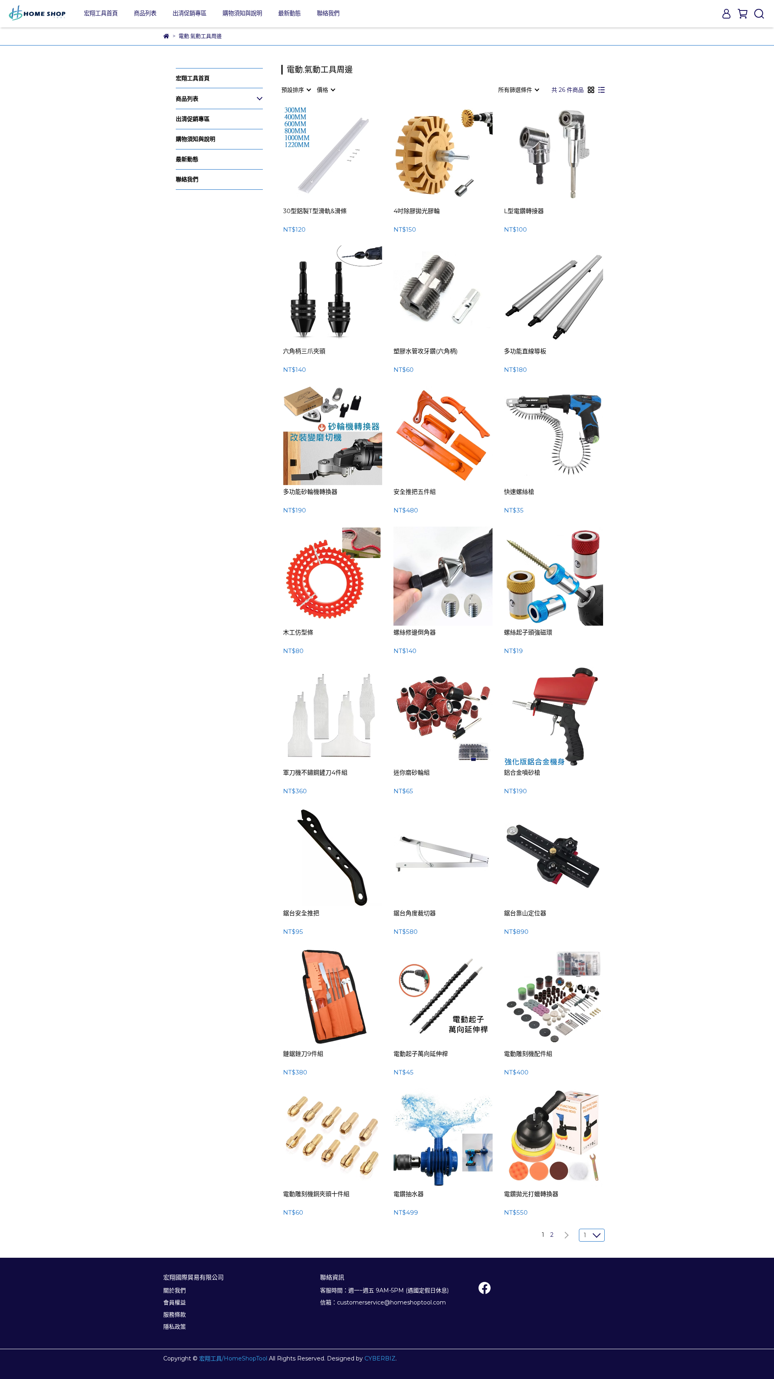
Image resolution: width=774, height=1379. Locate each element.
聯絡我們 (328, 13)
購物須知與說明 (242, 13)
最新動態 (289, 13)
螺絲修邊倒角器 (414, 632)
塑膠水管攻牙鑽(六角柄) (425, 351)
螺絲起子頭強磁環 (528, 632)
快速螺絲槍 (519, 492)
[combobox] (295, 90)
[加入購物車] (344, 154)
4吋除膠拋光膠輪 (416, 211)
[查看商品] (321, 154)
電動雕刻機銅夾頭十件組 (316, 1194)
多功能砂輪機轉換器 (310, 492)
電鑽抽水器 (408, 1194)
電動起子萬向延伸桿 (420, 1054)
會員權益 (174, 1302)
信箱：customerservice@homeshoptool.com (383, 1302)
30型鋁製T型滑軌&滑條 (315, 211)
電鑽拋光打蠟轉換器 (531, 1194)
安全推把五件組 (414, 492)
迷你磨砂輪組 (411, 772)
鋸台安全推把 (301, 913)
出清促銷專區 (189, 13)
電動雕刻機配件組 (528, 1054)
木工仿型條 (298, 632)
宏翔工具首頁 (101, 13)
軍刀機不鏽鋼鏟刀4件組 (315, 772)
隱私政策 (174, 1326)
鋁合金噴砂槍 (522, 772)
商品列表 (145, 13)
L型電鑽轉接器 (524, 211)
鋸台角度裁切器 (414, 913)
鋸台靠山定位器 (525, 913)
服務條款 (174, 1314)
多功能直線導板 (525, 351)
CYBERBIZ (379, 1358)
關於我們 (174, 1290)
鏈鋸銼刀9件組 (303, 1054)
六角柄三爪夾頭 (304, 351)
